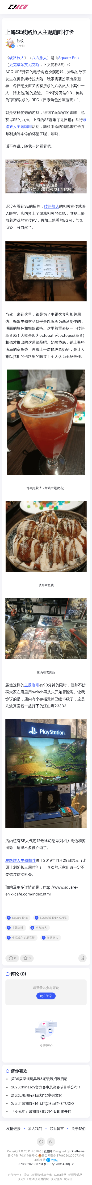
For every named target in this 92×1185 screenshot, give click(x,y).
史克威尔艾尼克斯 (24, 64)
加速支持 (40, 1160)
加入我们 (35, 1128)
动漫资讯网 (75, 1174)
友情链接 (13, 1128)
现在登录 (46, 996)
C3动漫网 (45, 1151)
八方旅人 (39, 57)
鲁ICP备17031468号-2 (23, 1155)
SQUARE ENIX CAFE (53, 917)
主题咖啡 (24, 126)
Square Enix (68, 57)
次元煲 (68, 1179)
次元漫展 (56, 1179)
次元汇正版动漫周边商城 (33, 1179)
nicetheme (77, 1151)
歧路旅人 (16, 57)
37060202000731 (30, 1164)
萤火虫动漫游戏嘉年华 (38, 1174)
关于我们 (78, 1128)
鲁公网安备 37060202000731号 (63, 1155)
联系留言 (57, 1128)
